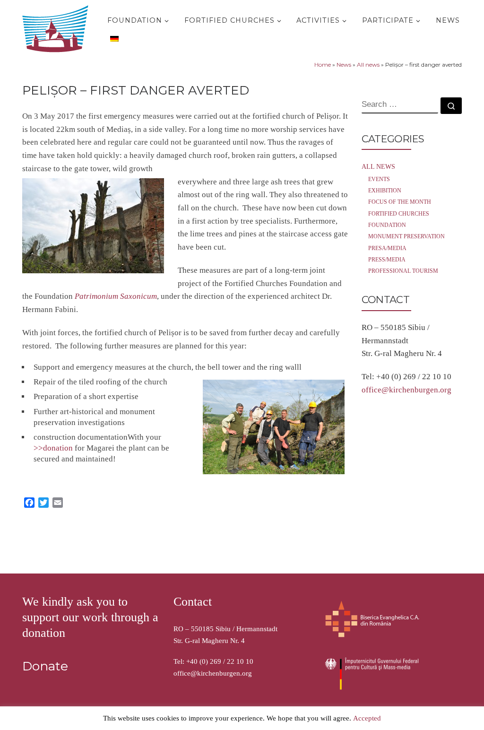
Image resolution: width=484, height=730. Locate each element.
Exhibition (384, 190)
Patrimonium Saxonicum (116, 296)
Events (379, 179)
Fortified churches (398, 213)
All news (368, 64)
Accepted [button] (367, 718)
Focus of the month (399, 202)
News (344, 64)
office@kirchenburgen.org (406, 389)
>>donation (53, 447)
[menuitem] (113, 38)
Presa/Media (387, 248)
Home (322, 64)
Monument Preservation (406, 236)
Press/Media (387, 259)
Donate (45, 666)
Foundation (387, 225)
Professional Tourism (403, 271)
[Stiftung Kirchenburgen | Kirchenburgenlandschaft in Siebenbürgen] (57, 26)
